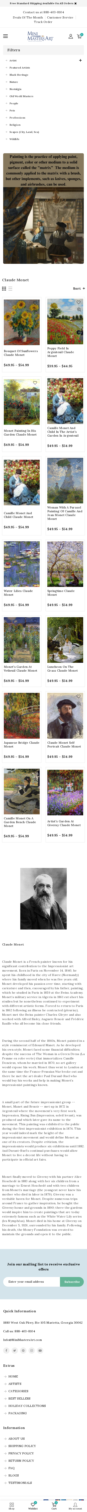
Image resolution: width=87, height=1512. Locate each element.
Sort (77, 288)
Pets (12, 110)
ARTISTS (14, 1384)
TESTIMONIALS (20, 1483)
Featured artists (20, 67)
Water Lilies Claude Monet (18, 593)
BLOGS (13, 1475)
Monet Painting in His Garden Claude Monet (20, 432)
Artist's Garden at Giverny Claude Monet (64, 823)
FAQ (11, 1468)
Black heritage (19, 74)
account (71, 36)
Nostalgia (16, 89)
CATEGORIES (18, 1391)
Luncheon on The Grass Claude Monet (62, 668)
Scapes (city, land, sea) (24, 131)
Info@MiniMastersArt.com (22, 1340)
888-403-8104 (25, 1331)
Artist (13, 60)
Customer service (60, 17)
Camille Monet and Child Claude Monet (18, 515)
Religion (15, 124)
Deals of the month (28, 17)
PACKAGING (17, 1413)
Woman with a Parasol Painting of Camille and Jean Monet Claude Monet (64, 513)
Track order (43, 22)
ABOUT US (16, 1439)
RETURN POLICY (21, 1461)
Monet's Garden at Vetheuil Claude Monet (20, 668)
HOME (13, 1376)
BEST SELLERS (19, 1398)
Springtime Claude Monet (61, 593)
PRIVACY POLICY (21, 1453)
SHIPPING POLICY (22, 1446)
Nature (14, 81)
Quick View (36, 310)
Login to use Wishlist (36, 303)
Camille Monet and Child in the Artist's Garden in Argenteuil (63, 431)
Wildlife (14, 139)
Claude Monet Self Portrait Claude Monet (64, 744)
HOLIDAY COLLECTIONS (27, 1406)
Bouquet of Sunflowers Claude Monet (21, 353)
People (14, 103)
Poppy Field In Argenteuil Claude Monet (60, 352)
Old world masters (21, 96)
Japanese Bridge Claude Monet (21, 744)
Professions (17, 117)
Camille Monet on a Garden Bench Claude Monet (20, 822)
